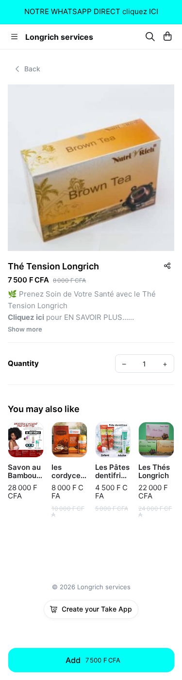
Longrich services (59, 37)
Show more (25, 329)
